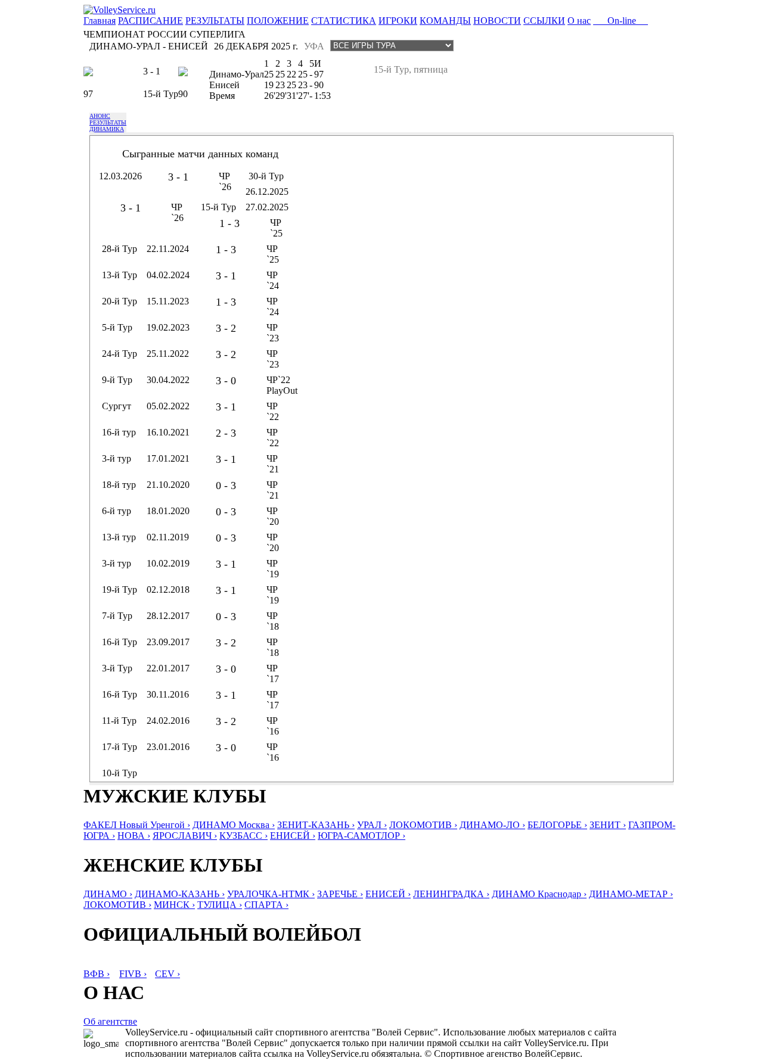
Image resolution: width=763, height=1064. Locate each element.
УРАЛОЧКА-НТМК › (271, 894)
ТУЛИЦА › (219, 905)
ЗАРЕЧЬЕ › (340, 894)
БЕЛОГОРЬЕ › (557, 825)
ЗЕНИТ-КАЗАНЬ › (316, 825)
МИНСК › (174, 905)
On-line (620, 20)
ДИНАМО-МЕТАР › (631, 894)
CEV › (167, 974)
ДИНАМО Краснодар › (539, 894)
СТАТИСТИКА (343, 20)
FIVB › (133, 974)
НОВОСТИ (497, 20)
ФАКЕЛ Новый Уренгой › (136, 825)
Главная (99, 20)
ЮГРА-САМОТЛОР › (361, 835)
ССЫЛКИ (544, 20)
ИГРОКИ (398, 20)
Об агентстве (110, 1021)
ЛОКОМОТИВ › (423, 825)
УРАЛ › (372, 825)
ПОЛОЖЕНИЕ (278, 20)
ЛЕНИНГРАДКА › (451, 894)
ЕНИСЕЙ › (292, 835)
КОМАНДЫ (445, 20)
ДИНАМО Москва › (234, 825)
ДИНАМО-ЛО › (492, 825)
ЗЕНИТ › (608, 825)
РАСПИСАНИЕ (150, 20)
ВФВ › (96, 974)
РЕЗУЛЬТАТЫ (214, 20)
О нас (579, 20)
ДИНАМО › (107, 894)
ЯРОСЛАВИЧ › (185, 835)
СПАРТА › (266, 905)
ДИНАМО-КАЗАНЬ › (180, 894)
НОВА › (133, 835)
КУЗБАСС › (243, 835)
